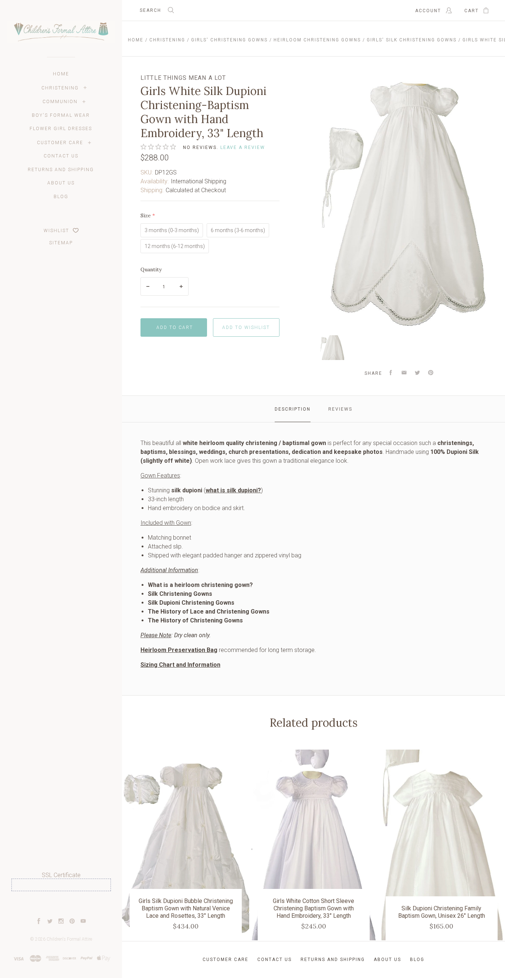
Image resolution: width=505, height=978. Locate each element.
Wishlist (57, 230)
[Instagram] (61, 922)
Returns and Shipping (61, 169)
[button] (61, 904)
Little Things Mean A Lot (183, 77)
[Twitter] (49, 922)
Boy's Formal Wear (61, 115)
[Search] (171, 11)
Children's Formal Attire (69, 939)
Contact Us (61, 156)
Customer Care (60, 142)
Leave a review (242, 147)
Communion (60, 101)
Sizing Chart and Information (180, 664)
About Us (61, 183)
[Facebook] (38, 922)
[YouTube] (83, 922)
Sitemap (61, 242)
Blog (61, 196)
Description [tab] (293, 409)
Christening (60, 88)
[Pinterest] (72, 922)
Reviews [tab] (340, 409)
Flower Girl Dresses (61, 128)
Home (61, 74)
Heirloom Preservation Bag (178, 649)
